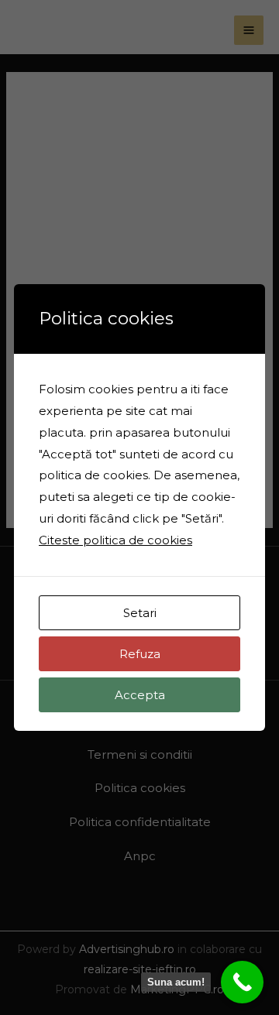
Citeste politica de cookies (115, 540)
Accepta (140, 695)
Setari (140, 612)
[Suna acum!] (242, 982)
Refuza (139, 653)
